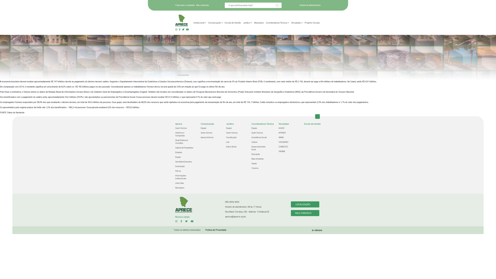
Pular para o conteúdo (185, 5)
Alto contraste (202, 5)
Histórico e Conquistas (180, 134)
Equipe (178, 157)
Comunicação (214, 23)
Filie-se (178, 171)
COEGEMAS (283, 142)
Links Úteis (179, 183)
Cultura (254, 142)
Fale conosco (303, 213)
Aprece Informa (207, 137)
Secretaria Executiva (183, 162)
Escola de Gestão (233, 23)
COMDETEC (283, 147)
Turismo (254, 168)
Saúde (254, 163)
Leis (227, 142)
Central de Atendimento (310, 5)
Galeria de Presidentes (184, 148)
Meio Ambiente (257, 159)
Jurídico (246, 23)
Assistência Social (259, 137)
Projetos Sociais (312, 23)
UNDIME (282, 151)
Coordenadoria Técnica (276, 23)
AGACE (281, 128)
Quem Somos (181, 128)
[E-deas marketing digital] (317, 230)
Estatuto (178, 152)
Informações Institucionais (180, 177)
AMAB (281, 137)
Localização (303, 204)
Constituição (231, 137)
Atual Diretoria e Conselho (181, 141)
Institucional (198, 23)
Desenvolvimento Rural (258, 148)
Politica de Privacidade (215, 230)
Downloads (180, 166)
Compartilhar (183, 75)
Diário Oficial (231, 147)
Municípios (259, 23)
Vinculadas (296, 23)
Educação (255, 154)
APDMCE (282, 133)
